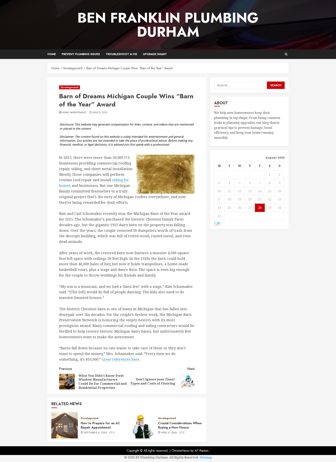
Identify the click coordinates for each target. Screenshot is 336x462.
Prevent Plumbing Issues (81, 54)
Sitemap (206, 457)
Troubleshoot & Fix (121, 54)
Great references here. (121, 359)
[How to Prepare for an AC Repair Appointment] (64, 425)
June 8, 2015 (100, 112)
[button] (286, 54)
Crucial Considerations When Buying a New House (180, 425)
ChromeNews (181, 450)
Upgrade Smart (155, 54)
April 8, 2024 (169, 432)
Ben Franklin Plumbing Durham (168, 25)
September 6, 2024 (95, 432)
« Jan (217, 222)
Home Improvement (74, 112)
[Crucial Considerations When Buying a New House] (142, 425)
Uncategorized (69, 87)
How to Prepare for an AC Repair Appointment (100, 425)
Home (51, 54)
